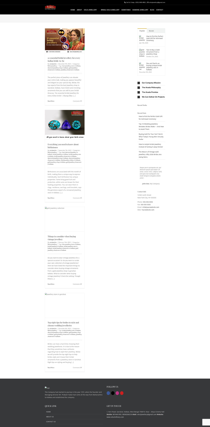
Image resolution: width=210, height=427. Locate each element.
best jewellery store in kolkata (71, 66)
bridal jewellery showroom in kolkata (65, 156)
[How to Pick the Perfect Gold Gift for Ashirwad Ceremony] (142, 36)
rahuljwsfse (53, 64)
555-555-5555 (148, 202)
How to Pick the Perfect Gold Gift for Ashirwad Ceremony (154, 38)
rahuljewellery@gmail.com (146, 414)
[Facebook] (108, 393)
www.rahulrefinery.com (115, 417)
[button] (151, 83)
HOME (48, 412)
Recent (151, 31)
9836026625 (126, 414)
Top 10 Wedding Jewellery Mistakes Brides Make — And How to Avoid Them (151, 126)
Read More (51, 101)
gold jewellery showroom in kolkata (63, 249)
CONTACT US (51, 422)
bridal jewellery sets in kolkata (71, 330)
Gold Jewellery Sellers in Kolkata (70, 160)
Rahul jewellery (52, 66)
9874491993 (117, 414)
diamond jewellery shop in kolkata (58, 68)
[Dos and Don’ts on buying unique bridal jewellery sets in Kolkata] (142, 64)
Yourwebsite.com (148, 210)
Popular (142, 31)
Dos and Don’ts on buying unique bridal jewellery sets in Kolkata (154, 66)
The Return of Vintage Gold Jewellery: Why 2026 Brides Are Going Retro (150, 154)
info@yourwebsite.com (150, 207)
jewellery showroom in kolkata (70, 70)
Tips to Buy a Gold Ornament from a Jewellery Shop (153, 52)
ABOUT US (50, 417)
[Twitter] (112, 393)
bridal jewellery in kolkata (60, 154)
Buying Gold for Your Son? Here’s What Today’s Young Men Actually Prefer (151, 136)
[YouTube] (121, 393)
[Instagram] (117, 393)
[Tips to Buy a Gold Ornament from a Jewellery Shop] (142, 50)
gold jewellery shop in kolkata (57, 162)
